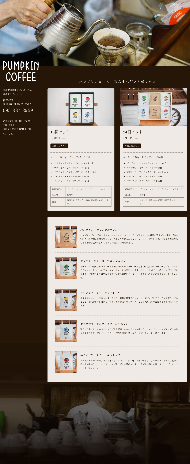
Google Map (9, 134)
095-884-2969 (18, 110)
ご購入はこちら (59, 145)
